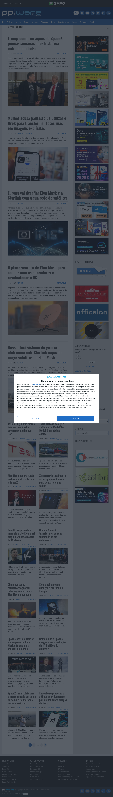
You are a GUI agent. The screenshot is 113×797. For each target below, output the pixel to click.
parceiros (36, 384)
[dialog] (56, 398)
